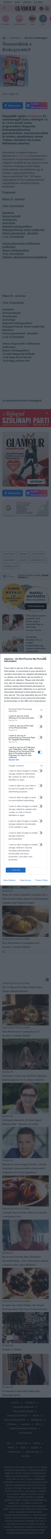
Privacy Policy (41, 880)
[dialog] (25, 770)
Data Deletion (9, 880)
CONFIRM (15, 870)
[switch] (40, 716)
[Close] (45, 659)
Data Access (25, 880)
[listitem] (25, 710)
